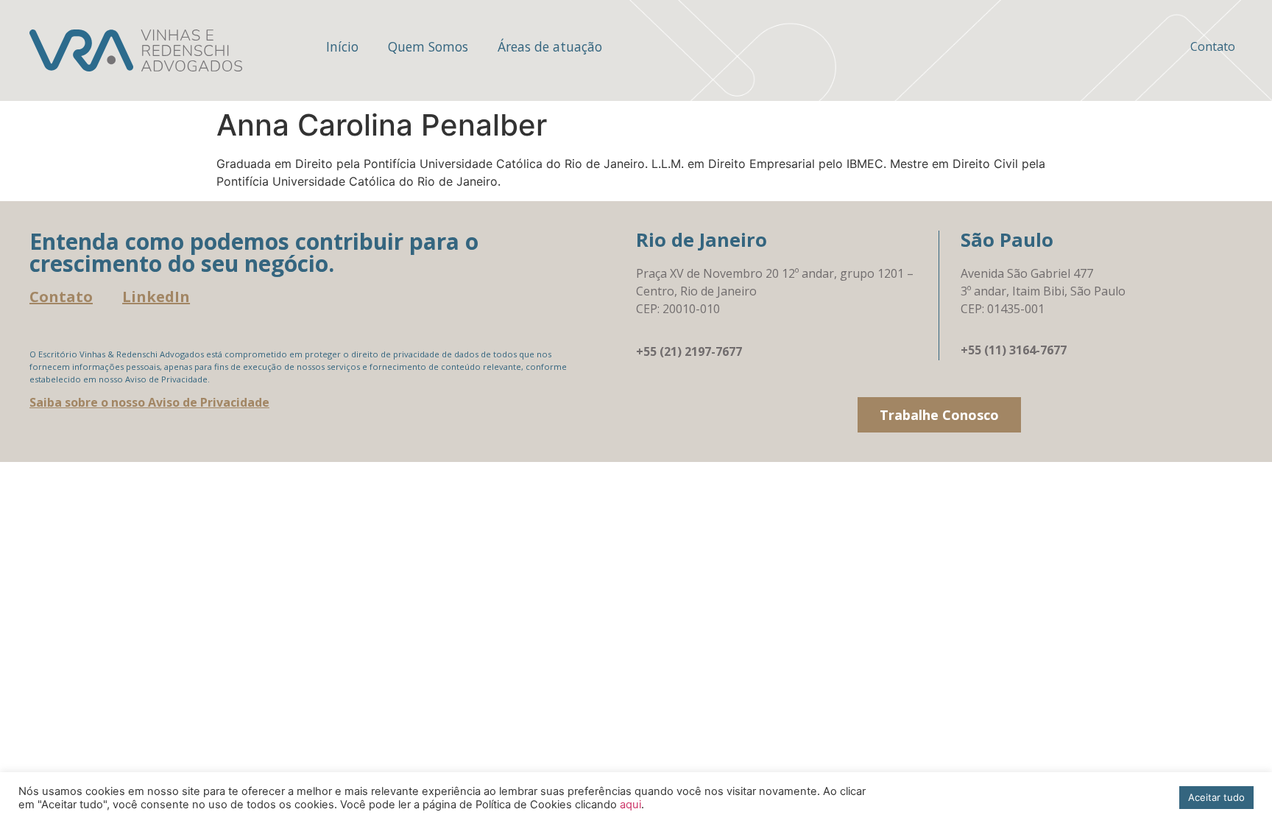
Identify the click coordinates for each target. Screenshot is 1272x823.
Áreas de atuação (550, 46)
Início (342, 46)
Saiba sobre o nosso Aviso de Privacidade (149, 402)
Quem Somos (428, 46)
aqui (630, 804)
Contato (1212, 46)
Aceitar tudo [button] (1216, 797)
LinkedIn (156, 297)
